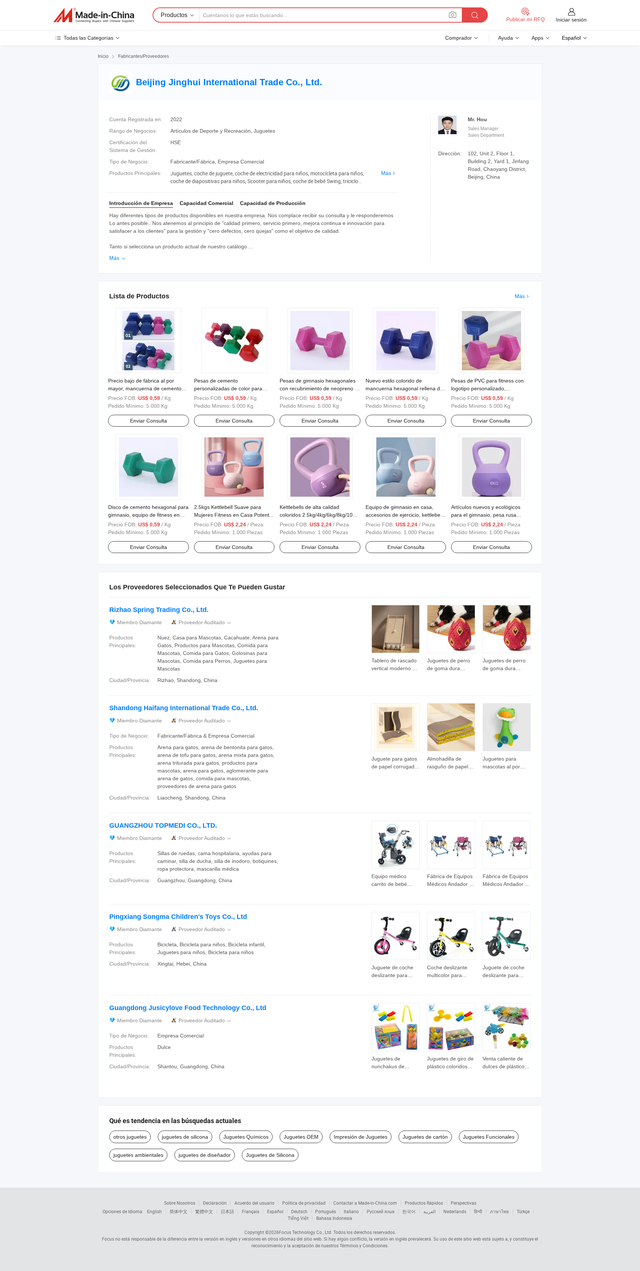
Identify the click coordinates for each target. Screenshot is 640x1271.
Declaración (215, 1203)
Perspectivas (463, 1203)
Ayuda (505, 38)
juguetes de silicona (185, 1137)
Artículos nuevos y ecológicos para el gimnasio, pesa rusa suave (485, 515)
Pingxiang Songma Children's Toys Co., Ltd (178, 916)
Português (325, 1211)
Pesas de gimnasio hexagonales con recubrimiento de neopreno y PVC (318, 388)
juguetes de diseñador (205, 1155)
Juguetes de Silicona (270, 1155)
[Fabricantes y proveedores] (93, 15)
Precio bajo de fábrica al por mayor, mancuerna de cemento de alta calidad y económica (144, 388)
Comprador (458, 38)
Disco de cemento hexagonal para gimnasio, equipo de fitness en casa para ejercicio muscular (148, 515)
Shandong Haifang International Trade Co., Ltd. (183, 708)
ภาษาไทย (499, 1211)
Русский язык (380, 1211)
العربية (429, 1211)
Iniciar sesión (571, 20)
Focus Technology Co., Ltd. (305, 1232)
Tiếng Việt (298, 1218)
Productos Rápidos (424, 1203)
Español (275, 1211)
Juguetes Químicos (246, 1137)
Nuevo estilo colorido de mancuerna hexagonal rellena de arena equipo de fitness (404, 388)
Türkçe (523, 1211)
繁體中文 (204, 1211)
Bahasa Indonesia (334, 1218)
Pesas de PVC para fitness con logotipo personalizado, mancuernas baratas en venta (487, 388)
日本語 (227, 1211)
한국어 (409, 1211)
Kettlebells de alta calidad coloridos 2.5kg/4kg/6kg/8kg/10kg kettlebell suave (319, 515)
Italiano (351, 1211)
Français (250, 1211)
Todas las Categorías (88, 38)
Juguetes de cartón (425, 1137)
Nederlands (454, 1211)
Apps (537, 38)
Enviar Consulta (148, 421)
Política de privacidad (304, 1203)
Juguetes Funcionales (488, 1137)
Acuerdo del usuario (254, 1203)
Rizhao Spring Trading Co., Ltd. (159, 609)
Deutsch (299, 1211)
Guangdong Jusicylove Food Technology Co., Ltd (187, 1008)
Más (386, 173)
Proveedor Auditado (205, 622)
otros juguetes (130, 1137)
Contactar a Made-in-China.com (365, 1203)
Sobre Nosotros (179, 1203)
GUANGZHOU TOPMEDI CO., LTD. (163, 825)
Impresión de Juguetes (360, 1137)
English (154, 1211)
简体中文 (178, 1211)
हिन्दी (478, 1211)
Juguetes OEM (301, 1137)
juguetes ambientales (138, 1155)
